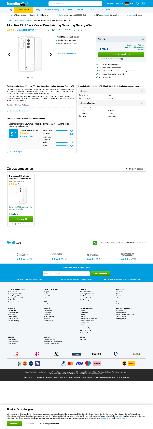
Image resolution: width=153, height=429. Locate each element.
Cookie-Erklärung (121, 418)
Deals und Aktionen (86, 333)
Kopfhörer (47, 319)
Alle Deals (83, 339)
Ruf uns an (119, 310)
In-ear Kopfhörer (49, 317)
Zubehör (90, 10)
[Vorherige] (9, 54)
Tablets (80, 10)
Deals (82, 337)
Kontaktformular (121, 313)
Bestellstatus (84, 313)
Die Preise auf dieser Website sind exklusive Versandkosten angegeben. (106, 372)
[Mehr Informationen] (122, 59)
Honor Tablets (12, 310)
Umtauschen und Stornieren (88, 319)
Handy (37, 10)
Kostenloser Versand (22, 224)
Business (48, 337)
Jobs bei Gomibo (121, 317)
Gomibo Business (49, 339)
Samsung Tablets (13, 313)
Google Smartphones (86, 300)
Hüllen (22, 20)
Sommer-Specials (23, 10)
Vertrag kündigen (85, 327)
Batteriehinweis (84, 323)
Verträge (82, 325)
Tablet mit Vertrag (13, 321)
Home (9, 20)
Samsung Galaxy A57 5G (15, 298)
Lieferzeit (82, 315)
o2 (45, 298)
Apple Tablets (12, 315)
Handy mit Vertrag (51, 10)
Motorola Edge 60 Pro (14, 296)
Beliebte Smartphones (17, 289)
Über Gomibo (12, 339)
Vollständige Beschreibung (19, 111)
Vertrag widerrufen (85, 329)
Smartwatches (48, 321)
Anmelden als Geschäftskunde (53, 342)
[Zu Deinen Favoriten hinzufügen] (142, 39)
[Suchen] (100, 3)
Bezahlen (83, 310)
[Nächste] (50, 54)
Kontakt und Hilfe (123, 308)
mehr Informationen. (97, 374)
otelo (45, 300)
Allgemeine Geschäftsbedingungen (104, 377)
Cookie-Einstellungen (60, 377)
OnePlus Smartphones (87, 296)
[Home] (10, 10)
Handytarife (68, 10)
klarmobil (47, 296)
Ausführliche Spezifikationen (66, 53)
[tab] (28, 77)
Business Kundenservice (51, 344)
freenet (46, 294)
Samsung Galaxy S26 (14, 294)
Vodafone (47, 304)
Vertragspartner (121, 319)
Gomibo (11, 337)
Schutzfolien (48, 313)
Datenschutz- (107, 418)
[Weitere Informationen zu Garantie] (80, 95)
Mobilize (28, 20)
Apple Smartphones (86, 292)
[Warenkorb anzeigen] (143, 3)
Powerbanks (48, 315)
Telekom (46, 302)
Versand (82, 317)
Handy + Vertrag (51, 289)
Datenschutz (12, 344)
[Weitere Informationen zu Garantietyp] (80, 98)
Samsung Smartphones (87, 294)
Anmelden (119, 3)
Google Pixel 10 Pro (14, 302)
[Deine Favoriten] (137, 3)
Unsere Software (13, 342)
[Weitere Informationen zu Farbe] (80, 116)
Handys (83, 289)
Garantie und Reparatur (87, 321)
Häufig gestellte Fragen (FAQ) (125, 315)
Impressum (49, 377)
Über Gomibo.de (29, 377)
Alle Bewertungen (16, 152)
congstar (46, 292)
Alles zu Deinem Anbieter (87, 331)
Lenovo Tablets (12, 317)
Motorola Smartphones (87, 298)
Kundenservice (104, 10)
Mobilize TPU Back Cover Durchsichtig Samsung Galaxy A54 (52, 20)
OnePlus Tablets (13, 319)
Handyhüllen (48, 310)
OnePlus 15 (11, 300)
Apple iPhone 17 (13, 292)
